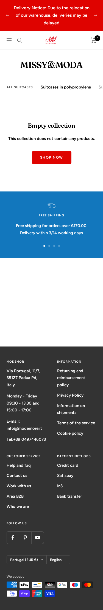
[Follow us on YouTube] (37, 537)
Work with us (19, 485)
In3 (60, 485)
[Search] (19, 40)
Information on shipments (71, 409)
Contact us (17, 475)
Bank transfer (69, 496)
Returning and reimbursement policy (71, 377)
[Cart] (93, 40)
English (56, 560)
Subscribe (51, 325)
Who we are (18, 506)
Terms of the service (76, 422)
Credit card (67, 465)
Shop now (51, 157)
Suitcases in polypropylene (66, 87)
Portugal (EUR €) (24, 560)
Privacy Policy (70, 395)
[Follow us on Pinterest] (25, 537)
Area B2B (15, 496)
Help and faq (19, 465)
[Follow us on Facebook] (13, 537)
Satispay (65, 475)
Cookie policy (70, 433)
